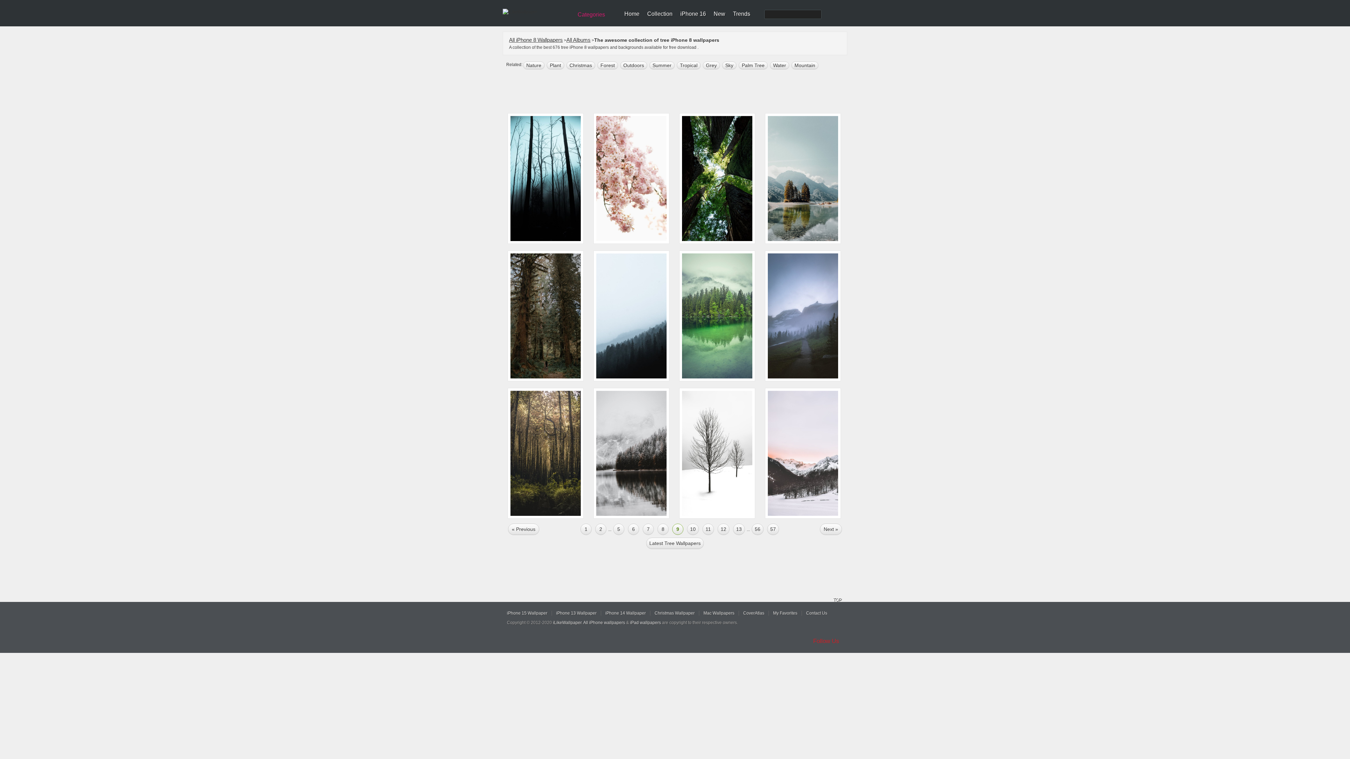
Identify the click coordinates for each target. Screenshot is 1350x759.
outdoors (633, 65)
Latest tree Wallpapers (675, 543)
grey (711, 65)
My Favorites (785, 613)
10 (693, 529)
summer (661, 65)
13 (739, 529)
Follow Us (826, 641)
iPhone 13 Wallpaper (576, 613)
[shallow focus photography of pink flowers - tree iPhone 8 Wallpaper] (631, 178)
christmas (581, 65)
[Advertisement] (679, 92)
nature (533, 65)
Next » (831, 529)
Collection (660, 14)
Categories (591, 15)
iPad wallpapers (645, 622)
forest (607, 65)
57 (773, 529)
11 (708, 529)
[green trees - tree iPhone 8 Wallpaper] (545, 315)
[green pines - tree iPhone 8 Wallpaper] (631, 315)
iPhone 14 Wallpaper (625, 613)
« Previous (523, 529)
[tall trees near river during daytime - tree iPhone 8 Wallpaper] (717, 315)
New (719, 14)
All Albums (578, 40)
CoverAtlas (753, 613)
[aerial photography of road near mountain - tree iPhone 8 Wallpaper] (803, 315)
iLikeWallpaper (567, 622)
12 (723, 529)
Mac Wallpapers (718, 613)
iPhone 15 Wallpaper (527, 613)
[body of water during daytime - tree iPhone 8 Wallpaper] (631, 453)
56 (757, 529)
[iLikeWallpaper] (537, 12)
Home (631, 14)
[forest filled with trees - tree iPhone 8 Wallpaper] (545, 453)
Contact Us (816, 613)
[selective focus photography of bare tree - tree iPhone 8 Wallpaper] (717, 453)
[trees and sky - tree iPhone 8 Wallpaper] (717, 178)
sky (729, 65)
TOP (837, 599)
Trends (741, 14)
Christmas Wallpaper (675, 613)
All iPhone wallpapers (604, 622)
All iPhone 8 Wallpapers (536, 40)
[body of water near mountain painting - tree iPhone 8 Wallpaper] (803, 178)
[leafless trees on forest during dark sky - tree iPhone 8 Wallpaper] (545, 178)
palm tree (753, 65)
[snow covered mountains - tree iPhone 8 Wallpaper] (803, 453)
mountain (805, 65)
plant (555, 65)
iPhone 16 (693, 14)
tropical (689, 65)
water (779, 65)
